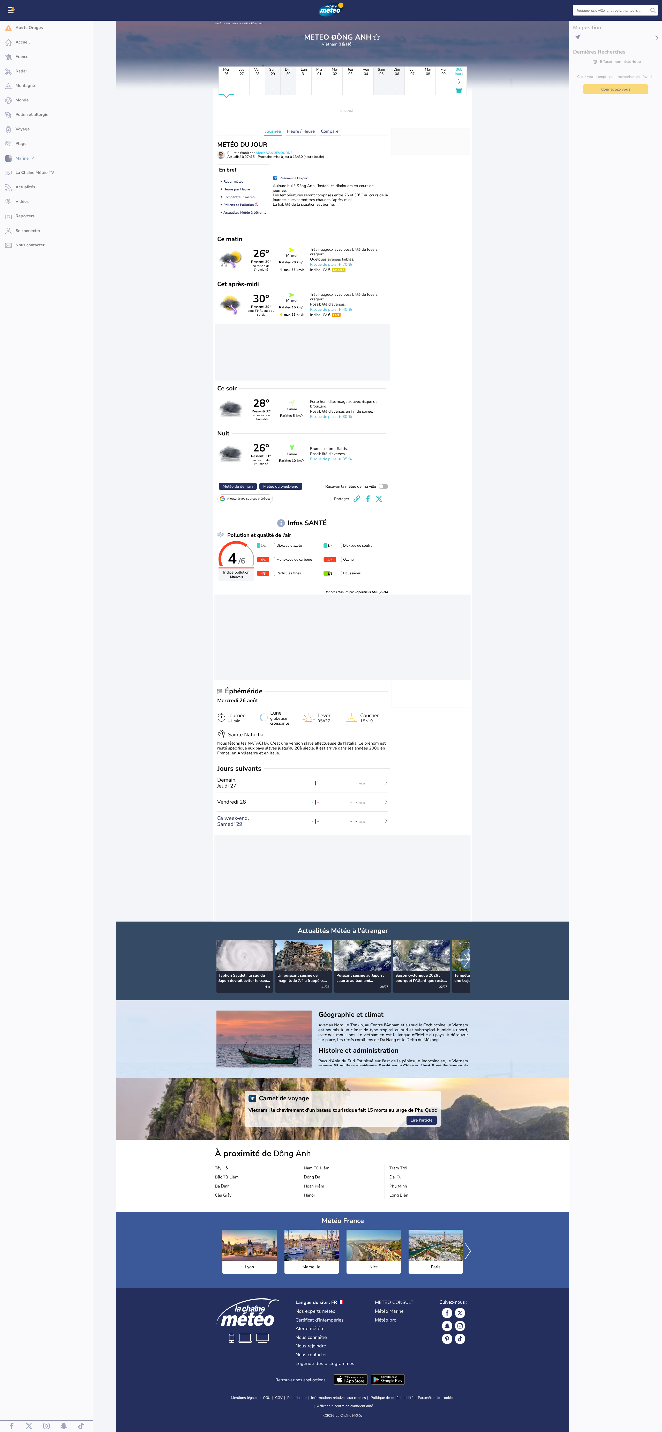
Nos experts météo (315, 1311)
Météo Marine (389, 1311)
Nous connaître (311, 1337)
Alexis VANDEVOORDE (273, 153)
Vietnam (231, 23)
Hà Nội (243, 23)
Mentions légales (244, 1397)
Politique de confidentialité (392, 1397)
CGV (279, 1397)
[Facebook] (447, 1313)
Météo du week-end (280, 486)
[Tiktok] (460, 1339)
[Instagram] (460, 1326)
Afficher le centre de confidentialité (345, 1406)
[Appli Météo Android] (388, 1380)
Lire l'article (422, 1120)
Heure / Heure (301, 131)
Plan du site (296, 1397)
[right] (466, 961)
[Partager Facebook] (368, 498)
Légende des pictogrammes (325, 1363)
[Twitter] (460, 1313)
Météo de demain (238, 486)
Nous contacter (311, 1355)
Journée (273, 131)
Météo (218, 23)
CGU (266, 1397)
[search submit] (653, 10)
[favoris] (376, 37)
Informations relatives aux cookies (338, 1397)
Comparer (330, 131)
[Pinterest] (447, 1339)
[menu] (11, 10)
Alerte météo (309, 1328)
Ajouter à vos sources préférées (248, 498)
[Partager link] (356, 498)
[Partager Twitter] (379, 498)
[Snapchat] (447, 1326)
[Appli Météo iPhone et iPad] (350, 1380)
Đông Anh (257, 23)
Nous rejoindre (311, 1346)
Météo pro (385, 1320)
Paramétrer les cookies (436, 1398)
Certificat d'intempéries (320, 1320)
